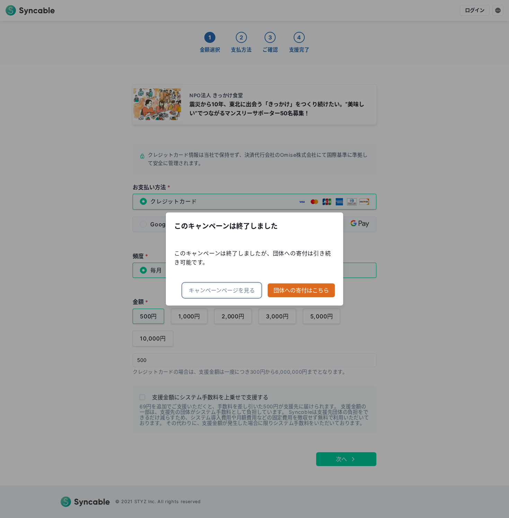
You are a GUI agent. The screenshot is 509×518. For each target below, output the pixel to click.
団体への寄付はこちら (301, 290)
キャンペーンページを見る (222, 290)
